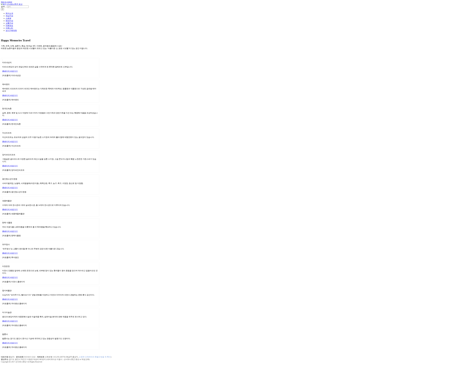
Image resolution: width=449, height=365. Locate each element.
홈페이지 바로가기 (10, 71)
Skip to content (6, 2)
